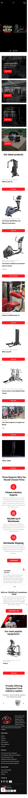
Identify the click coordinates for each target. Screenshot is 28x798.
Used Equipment (5, 744)
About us (3, 740)
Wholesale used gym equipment (9, 759)
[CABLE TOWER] (13, 448)
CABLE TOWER (6, 461)
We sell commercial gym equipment (10, 763)
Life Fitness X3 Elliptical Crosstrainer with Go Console (13, 264)
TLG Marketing (8, 787)
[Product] (14, 648)
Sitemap (3, 774)
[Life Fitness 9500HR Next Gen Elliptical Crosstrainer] (13, 205)
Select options (13, 276)
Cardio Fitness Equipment (8, 260)
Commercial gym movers (7, 757)
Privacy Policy (4, 772)
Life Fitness (17, 219)
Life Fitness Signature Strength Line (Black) (13, 423)
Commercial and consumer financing (10, 761)
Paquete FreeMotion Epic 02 (10, 315)
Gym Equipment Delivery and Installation (11, 755)
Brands (3, 736)
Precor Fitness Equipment (16, 389)
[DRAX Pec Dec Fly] (13, 168)
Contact (3, 746)
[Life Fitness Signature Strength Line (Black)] (13, 412)
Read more (13, 189)
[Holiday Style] (14, 67)
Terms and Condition (6, 770)
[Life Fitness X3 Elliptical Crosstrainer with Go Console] (13, 247)
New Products (4, 742)
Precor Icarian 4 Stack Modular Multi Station (13, 392)
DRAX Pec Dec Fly (7, 182)
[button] (10, 50)
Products (3, 738)
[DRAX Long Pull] (13, 338)
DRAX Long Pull (6, 352)
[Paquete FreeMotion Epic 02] (13, 296)
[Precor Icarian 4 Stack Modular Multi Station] (13, 376)
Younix (3, 458)
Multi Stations (5, 389)
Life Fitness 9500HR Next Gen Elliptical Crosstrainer (11, 222)
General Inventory (13, 179)
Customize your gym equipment (9, 753)
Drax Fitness (5, 179)
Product (5, 663)
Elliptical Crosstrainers (8, 219)
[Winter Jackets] (14, 115)
